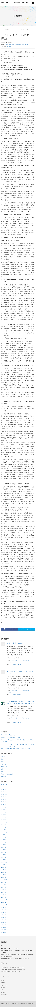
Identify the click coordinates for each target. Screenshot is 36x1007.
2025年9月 (3, 787)
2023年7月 (3, 804)
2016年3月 (3, 922)
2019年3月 (3, 857)
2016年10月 (4, 904)
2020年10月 (4, 834)
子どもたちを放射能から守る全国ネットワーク (11, 971)
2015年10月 (4, 932)
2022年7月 (3, 814)
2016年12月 (4, 899)
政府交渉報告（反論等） (15, 643)
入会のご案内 (4, 985)
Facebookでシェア (10, 629)
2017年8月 (3, 882)
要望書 (3, 769)
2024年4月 (3, 797)
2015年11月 (4, 929)
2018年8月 (3, 869)
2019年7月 (3, 849)
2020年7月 (3, 842)
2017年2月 (3, 894)
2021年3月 (3, 829)
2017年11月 (4, 879)
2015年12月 (4, 927)
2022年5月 (3, 817)
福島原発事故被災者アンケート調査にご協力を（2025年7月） (16, 748)
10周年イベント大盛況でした (8, 735)
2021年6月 (3, 827)
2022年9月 (3, 812)
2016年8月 (3, 909)
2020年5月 (3, 847)
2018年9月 (3, 867)
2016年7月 (3, 912)
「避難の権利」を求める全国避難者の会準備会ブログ (13, 969)
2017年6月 (3, 884)
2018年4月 (3, 874)
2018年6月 (3, 872)
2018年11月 (4, 862)
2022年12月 (4, 809)
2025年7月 (3, 792)
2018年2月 (3, 877)
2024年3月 (3, 799)
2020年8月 (3, 839)
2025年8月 (3, 789)
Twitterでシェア (27, 629)
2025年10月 (4, 784)
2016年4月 (3, 919)
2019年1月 (3, 859)
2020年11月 (4, 832)
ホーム (2, 30)
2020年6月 (3, 844)
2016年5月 (3, 917)
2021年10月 (4, 822)
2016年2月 (3, 924)
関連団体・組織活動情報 (7, 774)
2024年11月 (4, 794)
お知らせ (12, 30)
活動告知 (19, 664)
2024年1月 (3, 802)
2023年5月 (3, 807)
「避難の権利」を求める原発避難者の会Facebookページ (14, 967)
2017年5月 (3, 887)
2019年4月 (3, 854)
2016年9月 (3, 907)
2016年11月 (4, 902)
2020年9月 (3, 837)
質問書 (3, 771)
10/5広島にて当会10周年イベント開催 (10, 737)
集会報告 (19, 694)
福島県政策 (4, 766)
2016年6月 (3, 914)
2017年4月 (3, 889)
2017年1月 (3, 897)
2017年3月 (3, 892)
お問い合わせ (4, 994)
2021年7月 (3, 824)
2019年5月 (3, 852)
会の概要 (3, 987)
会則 (2, 989)
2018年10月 (4, 864)
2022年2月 (3, 819)
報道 (2, 759)
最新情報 (7, 30)
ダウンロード (4, 992)
